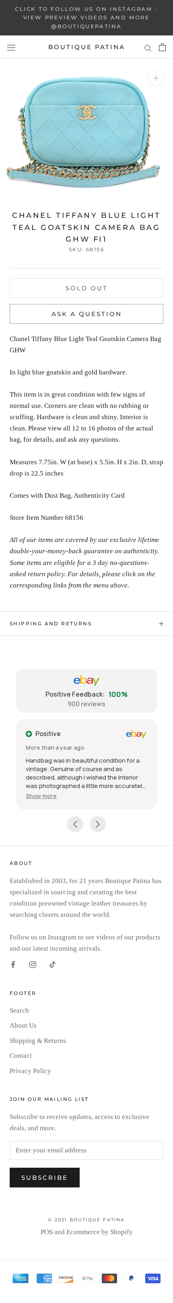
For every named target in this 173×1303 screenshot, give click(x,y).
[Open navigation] (11, 47)
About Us (23, 1025)
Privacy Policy (30, 1071)
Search (19, 1010)
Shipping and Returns (51, 623)
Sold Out (87, 288)
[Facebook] (13, 964)
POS (47, 1232)
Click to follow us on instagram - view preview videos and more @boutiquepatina (86, 17)
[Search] (148, 47)
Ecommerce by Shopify (99, 1232)
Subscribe (44, 1177)
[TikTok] (52, 964)
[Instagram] (32, 964)
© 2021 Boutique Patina (86, 1219)
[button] (41, 796)
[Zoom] (156, 78)
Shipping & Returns (38, 1040)
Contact (21, 1055)
